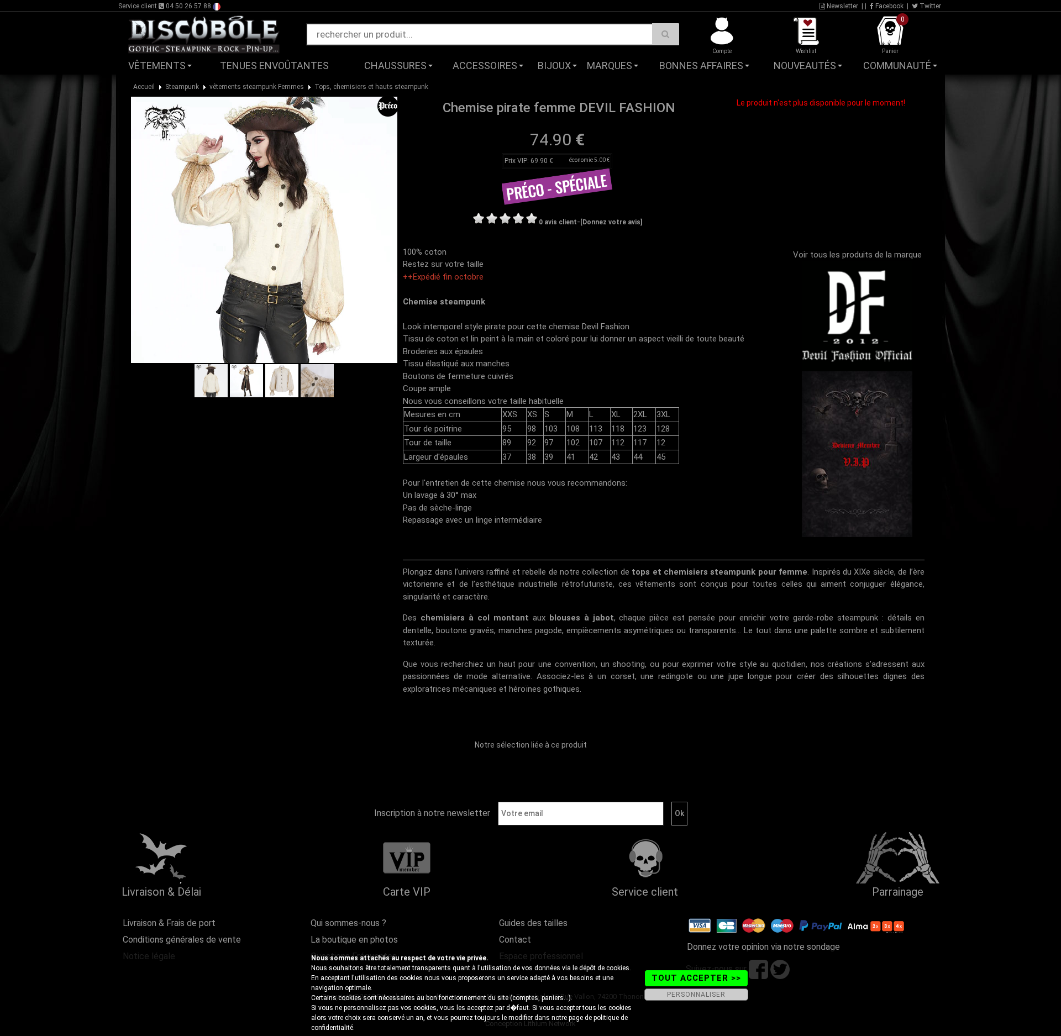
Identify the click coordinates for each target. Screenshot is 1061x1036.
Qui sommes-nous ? (348, 923)
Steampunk (182, 87)
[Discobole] (204, 34)
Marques (609, 65)
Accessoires (485, 65)
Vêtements (157, 65)
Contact (515, 939)
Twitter (929, 6)
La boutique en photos (354, 939)
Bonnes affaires (701, 65)
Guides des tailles (533, 923)
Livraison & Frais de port (169, 923)
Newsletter (841, 6)
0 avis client (558, 222)
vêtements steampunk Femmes (256, 87)
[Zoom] (264, 229)
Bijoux (554, 65)
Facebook (889, 6)
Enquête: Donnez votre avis (848, 82)
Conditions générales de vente (182, 939)
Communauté (897, 65)
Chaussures (395, 65)
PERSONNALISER (696, 994)
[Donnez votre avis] (611, 222)
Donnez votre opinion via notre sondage (763, 947)
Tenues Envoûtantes (274, 65)
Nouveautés (805, 65)
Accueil (144, 87)
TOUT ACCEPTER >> (696, 978)
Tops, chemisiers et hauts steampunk (371, 87)
